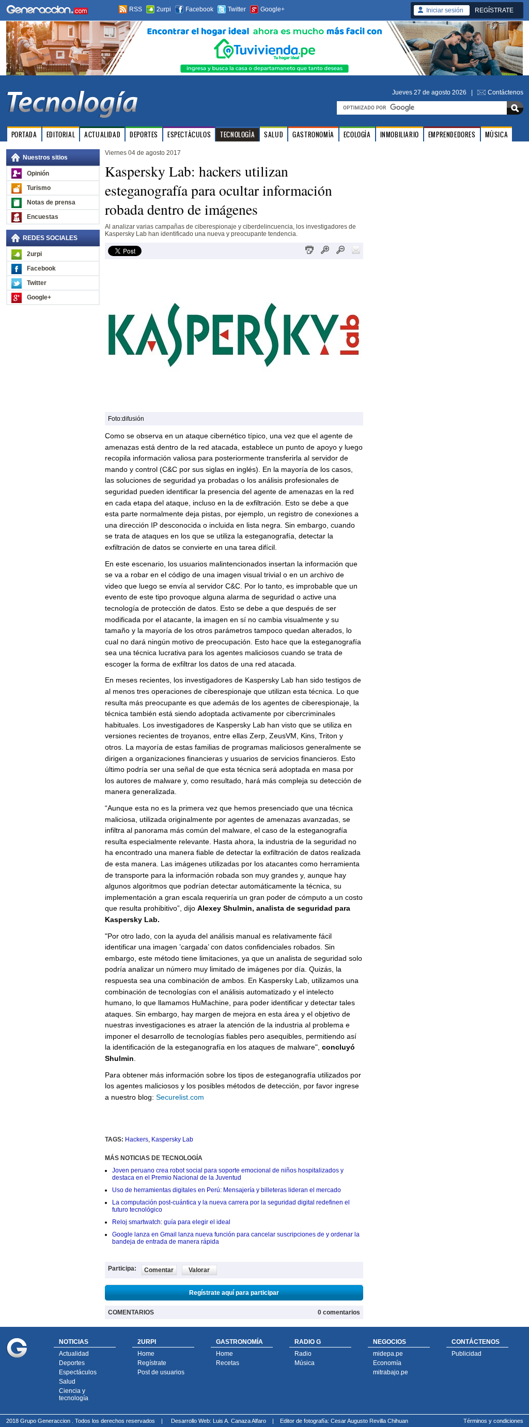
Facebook (199, 9)
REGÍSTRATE (494, 10)
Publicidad (466, 1353)
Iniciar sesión (444, 10)
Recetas (227, 1363)
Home (145, 1353)
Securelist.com (180, 1097)
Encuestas (42, 216)
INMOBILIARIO (399, 134)
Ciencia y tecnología (73, 1394)
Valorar (199, 1270)
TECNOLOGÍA (237, 134)
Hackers (136, 1139)
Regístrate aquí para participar (234, 1292)
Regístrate (151, 1363)
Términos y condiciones (493, 1421)
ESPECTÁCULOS (189, 134)
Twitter (237, 9)
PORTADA (24, 134)
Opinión (38, 173)
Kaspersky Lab (172, 1139)
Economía (387, 1363)
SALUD (273, 134)
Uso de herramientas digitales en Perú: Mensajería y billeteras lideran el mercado (226, 1190)
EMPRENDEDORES (452, 134)
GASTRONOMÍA (313, 134)
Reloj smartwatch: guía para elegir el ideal (171, 1222)
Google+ (272, 9)
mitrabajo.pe (390, 1372)
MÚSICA (496, 134)
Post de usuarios (160, 1372)
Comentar (159, 1270)
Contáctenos (505, 92)
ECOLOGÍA (357, 134)
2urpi (164, 9)
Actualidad (74, 1353)
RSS (135, 9)
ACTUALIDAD (102, 134)
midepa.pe (388, 1353)
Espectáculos (78, 1372)
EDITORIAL (60, 134)
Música (304, 1363)
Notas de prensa (51, 202)
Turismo (39, 188)
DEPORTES (144, 134)
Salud (67, 1381)
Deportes (72, 1363)
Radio (303, 1353)
